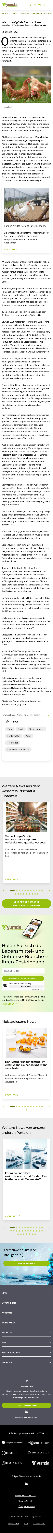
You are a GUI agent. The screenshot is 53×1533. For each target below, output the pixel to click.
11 (42, 890)
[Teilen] (35, 5)
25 (21, 1234)
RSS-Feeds (7, 1362)
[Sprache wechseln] (39, 5)
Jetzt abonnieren (26, 1405)
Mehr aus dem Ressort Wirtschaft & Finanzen (26, 904)
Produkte (7, 1313)
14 (21, 894)
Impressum (13, 1523)
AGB (26, 1523)
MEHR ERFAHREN (26, 1263)
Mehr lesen (8, 1003)
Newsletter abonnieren (23, 978)
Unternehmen (9, 1303)
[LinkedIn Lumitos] (27, 1484)
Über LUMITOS (25, 1500)
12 (15, 894)
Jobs (4, 1343)
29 (32, 1234)
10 (39, 890)
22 (39, 1231)
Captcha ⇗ (38, 989)
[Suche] (30, 5)
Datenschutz (39, 1523)
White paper (8, 1323)
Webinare (7, 1333)
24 (18, 1234)
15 (23, 894)
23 (42, 1231)
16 (26, 894)
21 (36, 1231)
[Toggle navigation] (49, 5)
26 (23, 1234)
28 (29, 1234)
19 (35, 894)
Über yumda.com (27, 1506)
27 (26, 1234)
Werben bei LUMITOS (25, 1495)
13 (18, 894)
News (5, 1293)
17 (29, 894)
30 (35, 1234)
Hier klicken (26, 986)
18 (32, 894)
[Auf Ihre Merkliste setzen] (44, 5)
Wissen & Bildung (11, 1353)
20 (38, 894)
